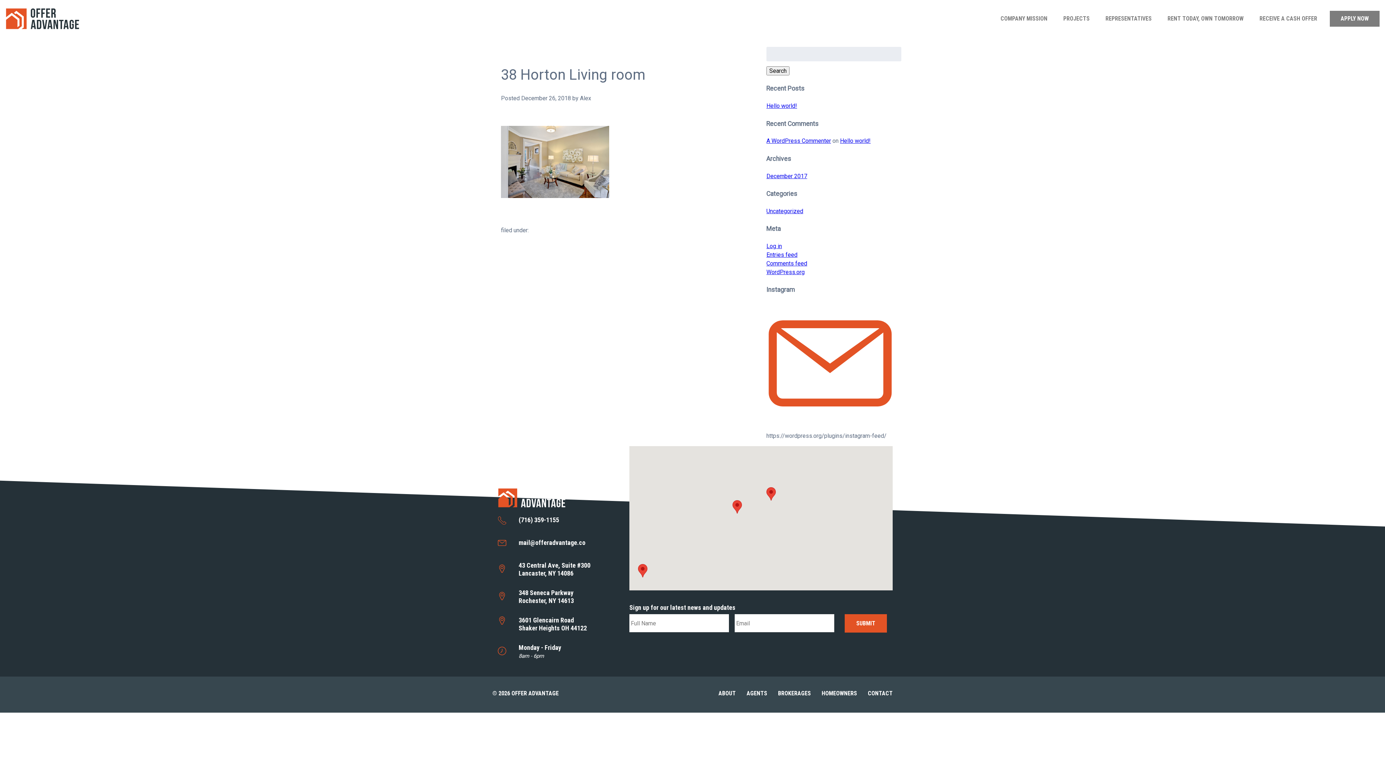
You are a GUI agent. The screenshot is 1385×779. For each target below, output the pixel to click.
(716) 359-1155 (539, 520)
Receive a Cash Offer (1288, 18)
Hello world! (781, 105)
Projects (1076, 18)
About (727, 693)
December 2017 (786, 176)
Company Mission (1024, 18)
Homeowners (839, 693)
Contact (880, 693)
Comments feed (786, 263)
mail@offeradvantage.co (552, 542)
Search (778, 70)
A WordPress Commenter (798, 140)
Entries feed (781, 254)
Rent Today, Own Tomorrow (1206, 18)
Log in (774, 246)
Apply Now (1355, 18)
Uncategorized (784, 211)
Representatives (1128, 18)
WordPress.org (785, 272)
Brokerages (794, 693)
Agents (757, 693)
